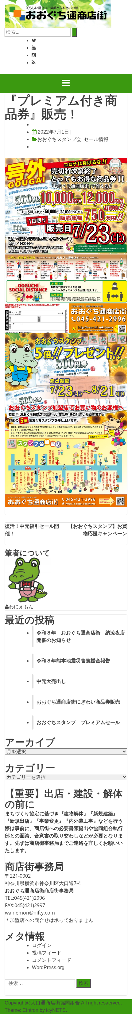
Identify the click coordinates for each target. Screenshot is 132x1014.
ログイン (42, 945)
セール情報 (96, 139)
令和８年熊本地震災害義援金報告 (73, 660)
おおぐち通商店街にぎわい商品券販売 (78, 701)
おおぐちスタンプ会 (59, 139)
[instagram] (34, 55)
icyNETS (56, 1010)
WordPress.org (48, 967)
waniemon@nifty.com (30, 912)
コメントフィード (51, 960)
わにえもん (21, 606)
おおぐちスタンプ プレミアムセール (78, 722)
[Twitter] (34, 40)
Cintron (30, 1010)
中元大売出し (51, 681)
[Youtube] (34, 47)
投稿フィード (46, 952)
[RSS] (34, 62)
